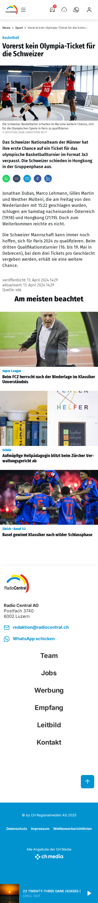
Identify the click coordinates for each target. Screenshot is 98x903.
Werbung (49, 690)
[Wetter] (64, 10)
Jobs (49, 673)
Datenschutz (16, 829)
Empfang (49, 708)
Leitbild (49, 725)
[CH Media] (49, 855)
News (6, 27)
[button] (76, 10)
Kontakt (49, 742)
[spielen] (89, 893)
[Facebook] (37, 178)
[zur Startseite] (12, 9)
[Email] (27, 178)
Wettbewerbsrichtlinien (72, 829)
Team (49, 656)
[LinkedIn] (48, 178)
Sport (19, 27)
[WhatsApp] (6, 178)
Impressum (40, 829)
